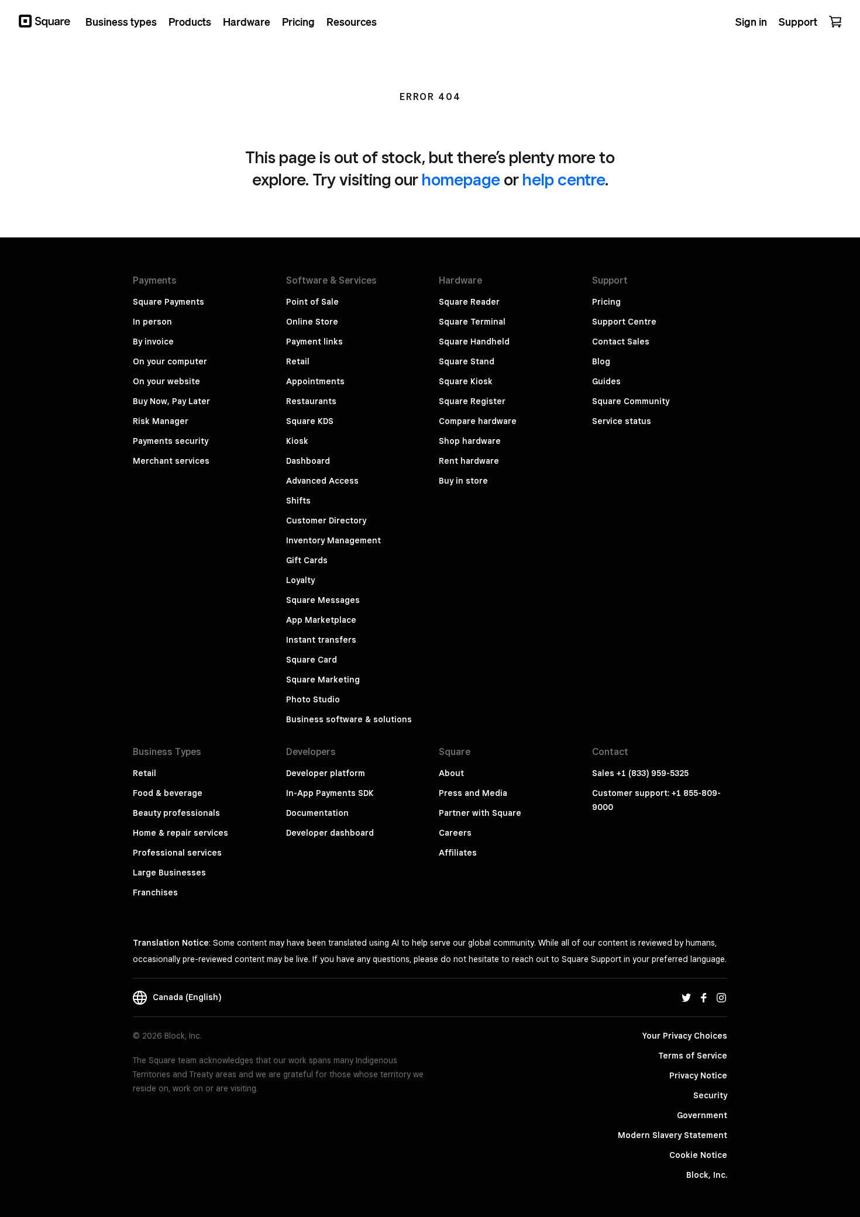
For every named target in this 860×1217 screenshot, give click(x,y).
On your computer (170, 361)
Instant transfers (321, 639)
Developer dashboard (330, 832)
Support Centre (624, 321)
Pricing (606, 301)
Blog (601, 361)
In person (152, 321)
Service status (621, 421)
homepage (461, 179)
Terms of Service (692, 1055)
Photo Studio (313, 699)
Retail (297, 361)
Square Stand (466, 361)
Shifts (298, 500)
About (451, 773)
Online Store (312, 321)
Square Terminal (472, 321)
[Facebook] (704, 997)
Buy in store (463, 480)
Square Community (630, 401)
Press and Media (473, 793)
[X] (686, 997)
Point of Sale (312, 301)
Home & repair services (180, 832)
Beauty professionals (176, 813)
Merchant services (171, 461)
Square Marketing (323, 679)
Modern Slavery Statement (672, 1135)
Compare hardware (478, 421)
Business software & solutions (349, 719)
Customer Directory (326, 520)
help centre (563, 179)
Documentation (317, 813)
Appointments (315, 381)
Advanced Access (322, 480)
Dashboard (308, 461)
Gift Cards (307, 560)
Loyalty (300, 580)
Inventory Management (333, 540)
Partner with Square (480, 813)
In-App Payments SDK (330, 793)
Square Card (311, 659)
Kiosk (297, 441)
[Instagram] (721, 997)
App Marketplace (321, 620)
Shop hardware (470, 441)
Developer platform (325, 773)
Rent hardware (469, 461)
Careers (455, 832)
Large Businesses (169, 872)
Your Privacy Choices (684, 1035)
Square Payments (168, 301)
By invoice (153, 341)
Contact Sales (620, 341)
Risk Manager (160, 421)
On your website (166, 381)
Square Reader (469, 301)
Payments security (170, 441)
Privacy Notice (698, 1075)
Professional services (177, 852)
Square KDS (309, 421)
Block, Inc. (706, 1175)
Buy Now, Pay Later (171, 401)
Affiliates (458, 852)
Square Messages (323, 600)
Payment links (314, 341)
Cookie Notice (698, 1155)
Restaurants (311, 401)
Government (702, 1115)
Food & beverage (167, 793)
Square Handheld (474, 341)
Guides (606, 381)
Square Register (472, 401)
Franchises (155, 892)
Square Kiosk (466, 381)
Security (710, 1095)
